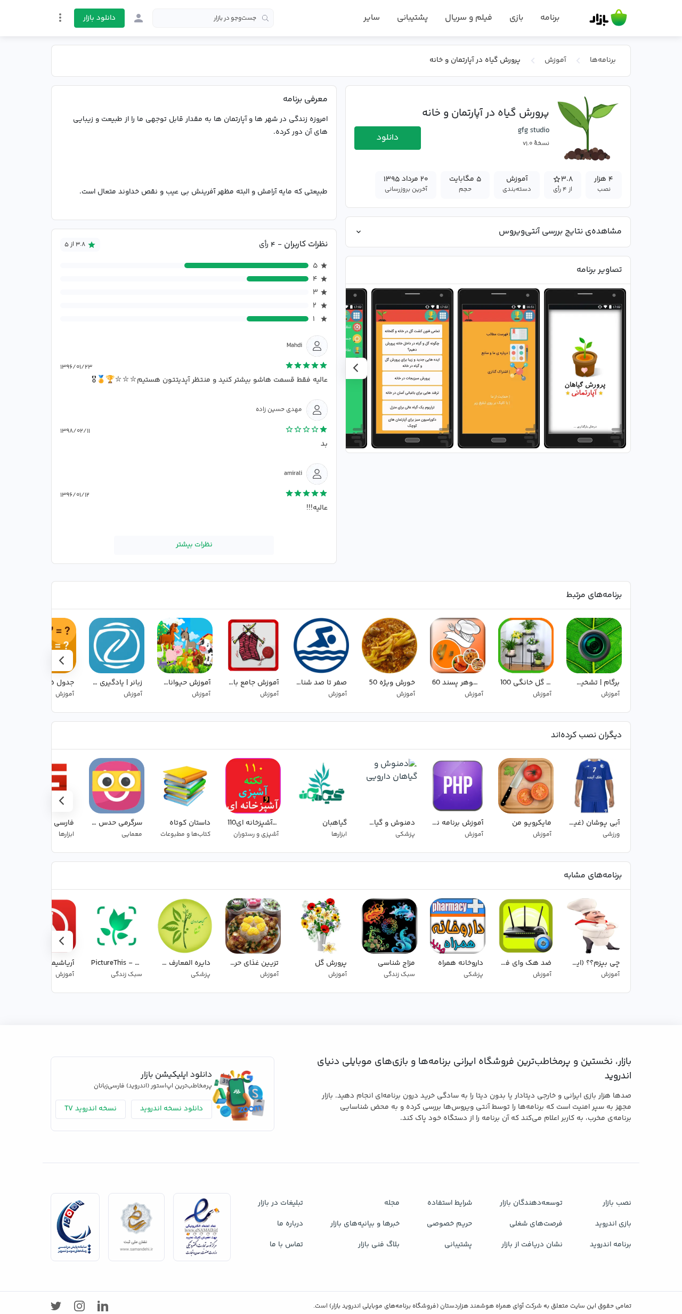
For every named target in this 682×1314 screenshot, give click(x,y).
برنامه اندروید (610, 1245)
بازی (516, 18)
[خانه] (608, 18)
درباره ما (290, 1224)
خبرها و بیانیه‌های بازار (365, 1224)
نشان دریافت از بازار (532, 1245)
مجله (392, 1203)
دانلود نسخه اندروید (171, 1109)
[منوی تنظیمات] (60, 17)
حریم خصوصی (449, 1224)
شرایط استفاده (449, 1203)
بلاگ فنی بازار (379, 1245)
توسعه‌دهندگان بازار (531, 1203)
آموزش (555, 60)
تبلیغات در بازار (280, 1203)
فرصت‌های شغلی (536, 1224)
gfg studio (533, 130)
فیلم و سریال (468, 18)
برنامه (549, 18)
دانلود (388, 137)
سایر (371, 18)
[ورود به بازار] (138, 18)
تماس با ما (286, 1245)
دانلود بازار (99, 18)
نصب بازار (617, 1203)
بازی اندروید (613, 1224)
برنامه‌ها (603, 60)
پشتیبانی (412, 18)
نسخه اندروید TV (90, 1109)
